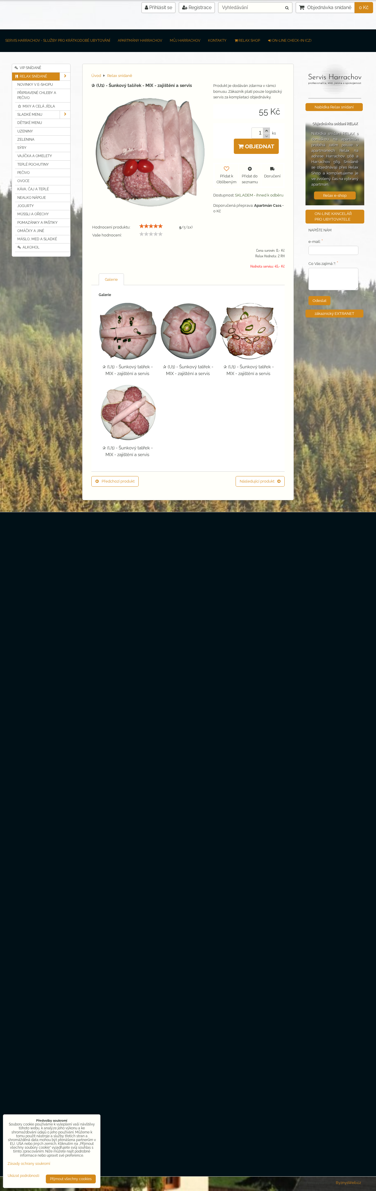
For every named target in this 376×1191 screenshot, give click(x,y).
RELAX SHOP (249, 40)
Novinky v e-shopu (35, 85)
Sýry (21, 148)
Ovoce (23, 181)
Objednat (259, 146)
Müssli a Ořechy (33, 214)
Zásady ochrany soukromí (29, 1164)
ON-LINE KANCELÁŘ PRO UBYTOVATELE (333, 216)
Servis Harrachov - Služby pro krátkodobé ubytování (57, 40)
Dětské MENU (29, 123)
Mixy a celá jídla (38, 106)
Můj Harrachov (185, 40)
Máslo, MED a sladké (37, 239)
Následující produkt (257, 481)
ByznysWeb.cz (348, 1182)
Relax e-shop (335, 195)
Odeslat (319, 300)
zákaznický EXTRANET (334, 313)
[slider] (151, 226)
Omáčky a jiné (30, 231)
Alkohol (30, 247)
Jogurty (25, 206)
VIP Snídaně (30, 68)
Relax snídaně (33, 76)
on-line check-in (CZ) (291, 40)
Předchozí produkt (118, 481)
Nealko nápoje (31, 198)
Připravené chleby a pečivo (36, 95)
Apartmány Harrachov (140, 40)
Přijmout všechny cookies (71, 1179)
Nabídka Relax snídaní (334, 107)
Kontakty (217, 40)
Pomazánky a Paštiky (37, 223)
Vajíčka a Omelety (34, 156)
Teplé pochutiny (33, 164)
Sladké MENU (29, 114)
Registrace (199, 7)
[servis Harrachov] (334, 93)
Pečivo (23, 173)
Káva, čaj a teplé (33, 189)
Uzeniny (25, 131)
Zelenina (25, 139)
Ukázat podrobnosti (23, 1176)
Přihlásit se (160, 7)
